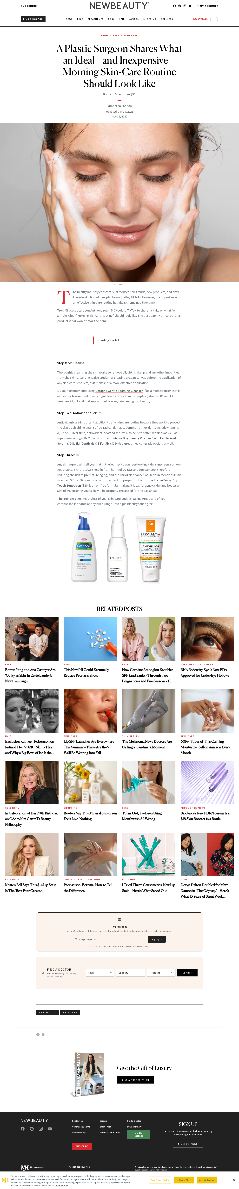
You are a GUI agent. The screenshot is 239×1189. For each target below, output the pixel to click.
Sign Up (155, 939)
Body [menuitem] (111, 19)
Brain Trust (105, 1126)
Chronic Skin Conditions (82, 879)
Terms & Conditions (110, 1132)
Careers (103, 1120)
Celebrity (12, 807)
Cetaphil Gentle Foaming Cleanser (119, 391)
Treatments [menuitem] (96, 19)
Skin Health (130, 736)
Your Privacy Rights (160, 1180)
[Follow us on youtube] (190, 6)
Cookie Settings (139, 1134)
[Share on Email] (43, 1034)
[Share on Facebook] (38, 1034)
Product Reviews (193, 807)
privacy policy (144, 946)
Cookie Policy (79, 1132)
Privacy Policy (134, 1126)
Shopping (71, 807)
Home (105, 35)
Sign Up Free (188, 1143)
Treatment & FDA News (197, 664)
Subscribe (29, 5)
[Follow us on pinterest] (179, 6)
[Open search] (215, 19)
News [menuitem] (69, 19)
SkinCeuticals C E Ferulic (92, 443)
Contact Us (77, 1120)
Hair (125, 664)
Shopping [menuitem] (149, 19)
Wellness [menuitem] (167, 19)
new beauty (47, 1012)
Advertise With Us (81, 1126)
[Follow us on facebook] (174, 6)
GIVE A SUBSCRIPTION (135, 1080)
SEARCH (187, 972)
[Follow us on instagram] (185, 6)
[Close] (233, 1179)
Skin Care (131, 35)
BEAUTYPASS (200, 19)
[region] (119, 1180)
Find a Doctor (134, 1120)
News (67, 664)
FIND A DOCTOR (33, 19)
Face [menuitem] (80, 19)
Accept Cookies (206, 1180)
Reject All (183, 1180)
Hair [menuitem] (122, 19)
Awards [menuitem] (134, 19)
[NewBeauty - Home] (119, 5)
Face (116, 35)
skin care (70, 1012)
